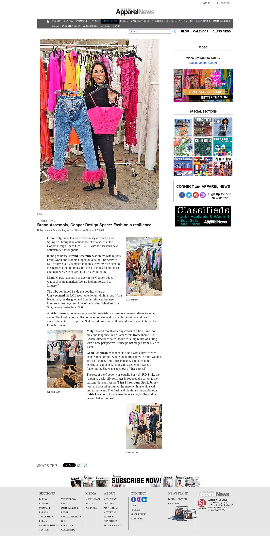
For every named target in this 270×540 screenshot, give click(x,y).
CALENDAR (201, 31)
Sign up (214, 194)
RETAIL (124, 21)
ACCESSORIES (90, 26)
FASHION (56, 21)
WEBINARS (91, 508)
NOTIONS (105, 26)
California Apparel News (135, 12)
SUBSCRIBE (136, 518)
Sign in (206, 3)
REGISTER (136, 510)
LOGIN (134, 505)
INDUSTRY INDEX (71, 26)
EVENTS (95, 21)
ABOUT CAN (110, 499)
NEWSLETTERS (138, 514)
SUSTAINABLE (203, 21)
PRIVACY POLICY (113, 525)
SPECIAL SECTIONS (71, 516)
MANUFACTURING (140, 21)
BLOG (185, 31)
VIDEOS (89, 503)
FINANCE (188, 21)
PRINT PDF (173, 503)
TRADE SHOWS (109, 21)
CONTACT (109, 503)
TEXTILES (157, 21)
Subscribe (223, 3)
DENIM (116, 26)
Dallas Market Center (203, 63)
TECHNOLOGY (173, 21)
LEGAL (55, 26)
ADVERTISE (110, 512)
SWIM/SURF (82, 21)
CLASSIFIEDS (221, 31)
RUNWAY (68, 21)
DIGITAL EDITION (177, 499)
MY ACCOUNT (111, 508)
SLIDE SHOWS (92, 499)
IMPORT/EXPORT (221, 21)
